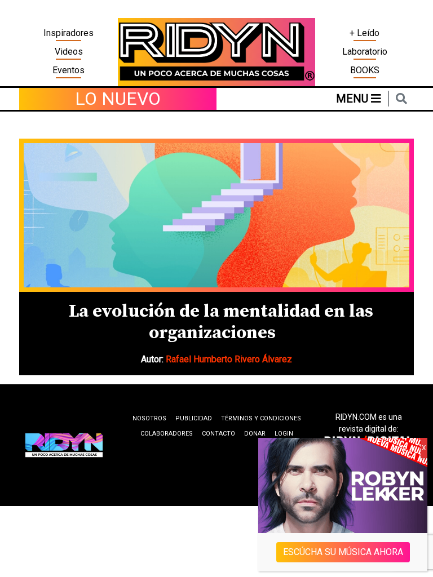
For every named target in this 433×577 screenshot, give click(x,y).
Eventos (68, 70)
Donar (255, 433)
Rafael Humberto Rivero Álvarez (229, 359)
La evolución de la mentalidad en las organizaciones (221, 322)
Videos (69, 51)
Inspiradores (68, 33)
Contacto (218, 433)
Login (284, 433)
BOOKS (364, 70)
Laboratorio (364, 51)
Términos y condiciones (261, 418)
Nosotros (149, 418)
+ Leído (364, 33)
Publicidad (193, 418)
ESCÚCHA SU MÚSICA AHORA (343, 552)
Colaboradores (166, 433)
